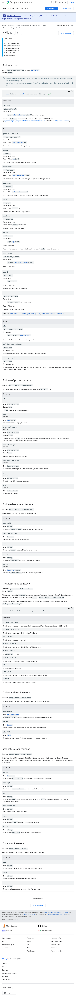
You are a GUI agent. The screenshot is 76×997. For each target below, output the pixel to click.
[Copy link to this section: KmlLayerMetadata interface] (36, 504)
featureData (7, 711)
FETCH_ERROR (7, 637)
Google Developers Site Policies (56, 914)
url (4, 473)
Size (9, 735)
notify (33, 314)
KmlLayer (7, 65)
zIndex (5, 485)
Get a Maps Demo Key (14, 16)
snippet (6, 554)
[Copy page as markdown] (17, 33)
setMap (5, 232)
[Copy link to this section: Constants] (12, 618)
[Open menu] (3, 2)
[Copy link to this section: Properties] (12, 394)
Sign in (71, 2)
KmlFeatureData (13, 715)
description (7, 523)
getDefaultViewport (10, 134)
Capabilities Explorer (8, 944)
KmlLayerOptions (18, 115)
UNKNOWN (6, 679)
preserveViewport (10, 427)
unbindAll (60, 314)
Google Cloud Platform (9, 973)
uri (4, 883)
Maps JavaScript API (19, 8)
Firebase (5, 970)
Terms (4, 987)
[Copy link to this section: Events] (9, 321)
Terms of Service (56, 951)
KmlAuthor (11, 570)
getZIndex (7, 216)
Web (4, 8)
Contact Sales (55, 944)
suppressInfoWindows (11, 460)
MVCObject (35, 70)
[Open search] (51, 2)
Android (29, 941)
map (4, 415)
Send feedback (66, 33)
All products (6, 979)
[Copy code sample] (72, 91)
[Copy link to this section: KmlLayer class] (21, 65)
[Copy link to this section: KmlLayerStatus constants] (33, 584)
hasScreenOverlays (10, 533)
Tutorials (5, 948)
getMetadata (7, 167)
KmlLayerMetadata (19, 175)
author (5, 565)
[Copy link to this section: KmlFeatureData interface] (33, 749)
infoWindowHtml (9, 806)
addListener (14, 314)
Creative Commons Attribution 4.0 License (56, 912)
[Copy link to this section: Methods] (11, 129)
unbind (52, 314)
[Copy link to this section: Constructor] (13, 101)
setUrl (5, 272)
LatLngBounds (17, 142)
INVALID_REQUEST (9, 651)
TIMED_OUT (7, 672)
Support (54, 948)
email (5, 862)
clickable (7, 399)
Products (11, 25)
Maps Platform (25, 2)
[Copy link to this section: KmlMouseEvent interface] (33, 693)
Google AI (5, 976)
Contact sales (66, 9)
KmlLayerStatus (18, 192)
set (39, 314)
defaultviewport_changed (12, 344)
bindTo (23, 314)
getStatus (7, 183)
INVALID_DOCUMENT (10, 644)
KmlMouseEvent (25, 335)
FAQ (3, 941)
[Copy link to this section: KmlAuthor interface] (26, 843)
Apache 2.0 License (29, 914)
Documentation (36, 25)
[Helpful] (69, 25)
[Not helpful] (72, 25)
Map (13, 159)
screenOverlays (9, 445)
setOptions (7, 253)
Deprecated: (10, 78)
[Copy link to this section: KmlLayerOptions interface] (34, 380)
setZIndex (7, 293)
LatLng (9, 725)
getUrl (5, 199)
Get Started (51, 9)
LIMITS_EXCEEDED (9, 658)
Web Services (31, 951)
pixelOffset (7, 732)
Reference (22, 28)
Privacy (10, 987)
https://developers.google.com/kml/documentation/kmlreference (24, 121)
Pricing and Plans (56, 941)
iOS (28, 944)
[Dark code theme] (68, 91)
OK (4, 665)
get (28, 314)
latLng (5, 721)
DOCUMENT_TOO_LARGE (11, 629)
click (5, 326)
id (4, 793)
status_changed (9, 358)
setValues (45, 314)
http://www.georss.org (62, 121)
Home (4, 25)
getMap (5, 150)
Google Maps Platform (22, 25)
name (5, 544)
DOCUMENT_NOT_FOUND (11, 622)
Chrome (4, 967)
